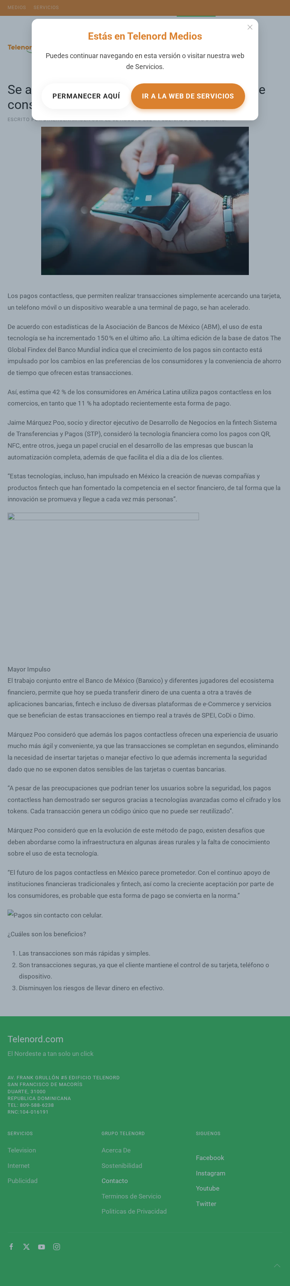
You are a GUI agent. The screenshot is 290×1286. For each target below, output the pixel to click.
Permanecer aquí (86, 96)
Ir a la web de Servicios (188, 96)
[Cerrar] (250, 27)
